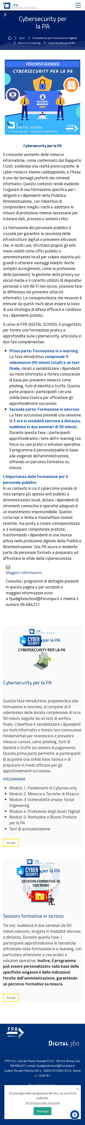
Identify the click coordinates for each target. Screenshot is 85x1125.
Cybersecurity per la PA (61, 43)
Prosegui (42, 1111)
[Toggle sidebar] (5, 15)
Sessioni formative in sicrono (33, 916)
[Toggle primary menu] (78, 5)
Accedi (11, 842)
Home (10, 38)
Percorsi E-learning (29, 43)
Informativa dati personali (42, 1102)
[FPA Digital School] (20, 5)
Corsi (22, 38)
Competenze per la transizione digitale (54, 38)
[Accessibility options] (75, 1115)
